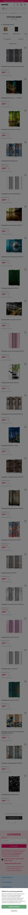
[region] (14, 901)
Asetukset (14, 911)
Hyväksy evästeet (14, 906)
